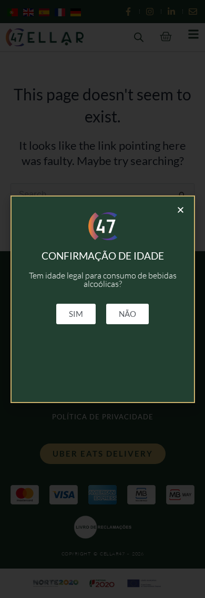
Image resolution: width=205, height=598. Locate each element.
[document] (102, 299)
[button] (180, 210)
